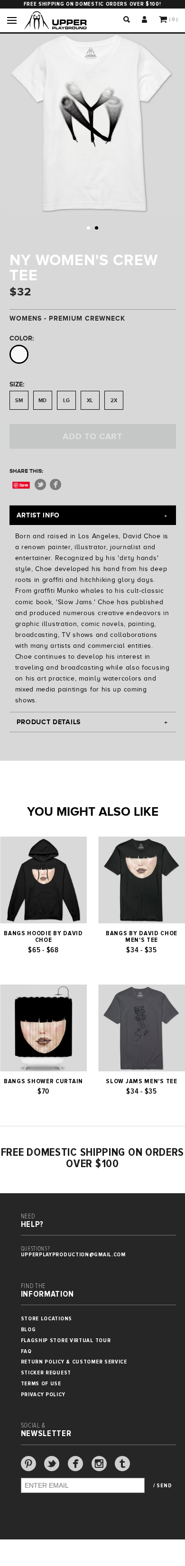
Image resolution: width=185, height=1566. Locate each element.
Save (23, 485)
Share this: (26, 471)
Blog (28, 1329)
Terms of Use (41, 1383)
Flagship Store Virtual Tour (66, 1340)
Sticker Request (46, 1372)
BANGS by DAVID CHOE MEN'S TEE (141, 936)
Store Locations (47, 1318)
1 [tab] (88, 228)
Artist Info (38, 515)
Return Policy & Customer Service (74, 1361)
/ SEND (162, 1486)
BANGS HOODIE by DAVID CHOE (43, 936)
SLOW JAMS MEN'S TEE (141, 1081)
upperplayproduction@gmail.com (73, 1254)
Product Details (49, 722)
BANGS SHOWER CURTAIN (43, 1081)
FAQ (26, 1351)
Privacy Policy (43, 1394)
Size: (16, 384)
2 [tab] (96, 228)
